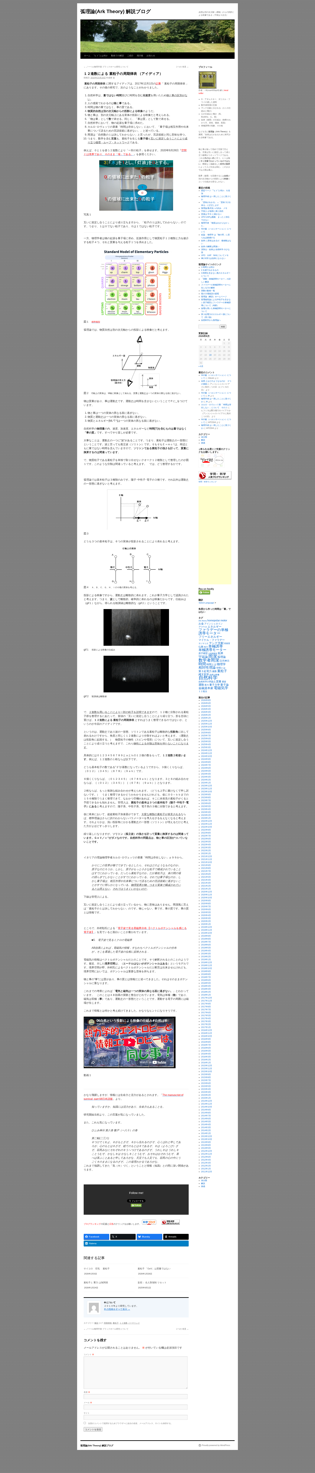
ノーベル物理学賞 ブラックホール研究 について (106, 67)
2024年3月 (206, 777)
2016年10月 (206, 1036)
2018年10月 (206, 968)
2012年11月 (206, 1154)
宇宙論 (203, 657)
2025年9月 (206, 730)
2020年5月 (206, 912)
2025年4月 (206, 744)
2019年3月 (206, 953)
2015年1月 (206, 1098)
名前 (87, 1392)
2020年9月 (206, 900)
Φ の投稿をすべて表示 (117, 1309)
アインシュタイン (213, 623)
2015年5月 (206, 1086)
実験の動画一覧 (208, 291)
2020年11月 (206, 895)
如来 (220, 653)
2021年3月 (206, 883)
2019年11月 (206, 930)
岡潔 (212, 656)
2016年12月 (206, 1030)
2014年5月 (206, 1121)
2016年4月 (206, 1054)
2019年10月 (206, 933)
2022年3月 (206, 847)
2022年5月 (206, 842)
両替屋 (227, 643)
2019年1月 (206, 959)
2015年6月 (206, 1083)
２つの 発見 (182, 67)
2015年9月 (206, 1074)
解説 (96, 1323)
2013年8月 (206, 1145)
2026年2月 (206, 715)
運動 (201, 684)
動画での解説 (117, 55)
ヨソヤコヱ (203, 643)
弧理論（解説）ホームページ (214, 296)
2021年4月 (206, 880)
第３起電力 (205, 671)
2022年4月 (206, 844)
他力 (206, 647)
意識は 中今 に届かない (211, 214)
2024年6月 (206, 768)
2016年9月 (206, 1039)
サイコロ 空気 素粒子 (97, 1268)
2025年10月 (206, 727)
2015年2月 (206, 1095)
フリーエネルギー (210, 636)
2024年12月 (206, 750)
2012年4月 (206, 1160)
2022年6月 (206, 839)
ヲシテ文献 (216, 643)
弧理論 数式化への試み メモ (214, 208)
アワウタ (203, 627)
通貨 (224, 681)
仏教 (201, 646)
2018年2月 (206, 992)
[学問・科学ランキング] (171, 1223)
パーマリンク (134, 1323)
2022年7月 (206, 836)
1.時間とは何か (208, 267)
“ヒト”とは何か (101, 55)
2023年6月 (206, 803)
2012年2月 (206, 1166)
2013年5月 (206, 1148)
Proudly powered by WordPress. (216, 1445)
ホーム (87, 55)
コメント (89, 1354)
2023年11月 (206, 788)
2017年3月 (206, 1021)
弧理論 (221, 657)
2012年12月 (206, 1151)
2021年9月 (206, 865)
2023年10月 (206, 791)
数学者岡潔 (209, 660)
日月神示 (224, 660)
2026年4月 (206, 709)
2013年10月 (206, 1139)
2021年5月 (206, 877)
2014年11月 (206, 1104)
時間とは (211, 664)
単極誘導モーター (212, 650)
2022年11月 (206, 824)
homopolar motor (217, 620)
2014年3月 (206, 1127)
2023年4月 (206, 809)
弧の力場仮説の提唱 (210, 294)
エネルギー (214, 626)
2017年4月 (206, 1018)
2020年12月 (206, 892)
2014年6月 (206, 1118)
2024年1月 (206, 783)
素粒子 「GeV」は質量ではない (154, 1268)
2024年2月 (206, 780)
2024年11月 (206, 753)
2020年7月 (206, 906)
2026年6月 (206, 703)
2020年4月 (206, 915)
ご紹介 (130, 55)
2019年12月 (206, 927)
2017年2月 (206, 1024)
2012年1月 (206, 1169)
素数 (214, 671)
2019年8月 (206, 939)
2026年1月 (206, 718)
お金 (201, 623)
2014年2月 (206, 1130)
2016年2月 (206, 1060)
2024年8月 (206, 762)
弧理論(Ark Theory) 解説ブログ (115, 11)
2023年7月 (206, 800)
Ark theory (203, 621)
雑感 (203, 443)
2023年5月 (206, 806)
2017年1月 (206, 1027)
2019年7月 (206, 942)
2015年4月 (206, 1089)
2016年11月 (206, 1033)
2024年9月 (206, 759)
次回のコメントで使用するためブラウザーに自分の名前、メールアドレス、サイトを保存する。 (130, 1423)
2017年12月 (206, 998)
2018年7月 (206, 977)
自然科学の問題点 (207, 681)
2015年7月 (206, 1080)
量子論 (224, 684)
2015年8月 (206, 1077)
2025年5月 (206, 741)
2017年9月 (206, 1004)
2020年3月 (206, 918)
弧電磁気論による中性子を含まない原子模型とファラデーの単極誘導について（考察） (216, 302)
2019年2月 (206, 956)
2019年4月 (206, 951)
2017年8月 (206, 1007)
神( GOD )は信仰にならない (213, 258)
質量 (218, 681)
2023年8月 (206, 797)
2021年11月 (206, 859)
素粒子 (116, 1323)
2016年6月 (206, 1048)
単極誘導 (215, 646)
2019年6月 (206, 945)
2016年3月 (206, 1057)
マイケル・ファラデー (212, 640)
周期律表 (108, 1323)
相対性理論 (207, 667)
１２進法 (203, 691)
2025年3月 (206, 747)
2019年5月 (206, 948)
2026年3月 (206, 712)
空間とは (220, 668)
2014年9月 (206, 1110)
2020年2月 (206, 921)
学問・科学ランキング (208, 482)
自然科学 (208, 677)
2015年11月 (206, 1068)
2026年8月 (206, 700)
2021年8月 (206, 868)
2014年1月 (206, 1133)
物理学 (221, 664)
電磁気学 (221, 688)
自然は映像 (214, 675)
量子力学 (214, 684)
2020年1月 (206, 924)
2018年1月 (206, 995)
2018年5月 (206, 983)
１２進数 (123, 1323)
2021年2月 (206, 886)
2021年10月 (206, 862)
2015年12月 (206, 1065)
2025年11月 (206, 724)
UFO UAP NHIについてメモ (215, 255)
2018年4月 (206, 986)
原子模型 (203, 653)
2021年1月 (206, 889)
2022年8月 (206, 833)
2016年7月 (206, 1045)
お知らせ (151, 55)
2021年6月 (206, 874)
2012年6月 (206, 1157)
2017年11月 (206, 1001)
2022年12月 (206, 821)
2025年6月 (206, 738)
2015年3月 (206, 1092)
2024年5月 (206, 771)
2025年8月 (206, 733)
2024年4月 (206, 774)
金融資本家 (206, 688)
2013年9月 (206, 1142)
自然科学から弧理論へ (211, 320)
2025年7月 (206, 735)
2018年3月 (206, 989)
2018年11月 (206, 965)
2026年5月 (206, 706)
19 (210, 355)
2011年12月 (206, 1172)
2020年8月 (206, 903)
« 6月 (201, 366)
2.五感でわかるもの (210, 270)
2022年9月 (206, 830)
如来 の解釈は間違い (210, 246)
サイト (87, 1412)
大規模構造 (212, 653)
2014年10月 (206, 1107)
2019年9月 (206, 936)
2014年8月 (206, 1113)
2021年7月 (206, 871)
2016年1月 (206, 1062)
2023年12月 (206, 786)
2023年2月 (206, 815)
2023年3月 (206, 812)
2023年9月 (206, 794)
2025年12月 (206, 721)
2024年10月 (206, 756)
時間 (202, 664)
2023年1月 (206, 818)
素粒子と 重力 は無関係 (96, 1282)
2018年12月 (206, 962)
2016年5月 (206, 1051)
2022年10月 (206, 827)
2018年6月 (206, 980)
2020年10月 (206, 898)
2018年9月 (206, 971)
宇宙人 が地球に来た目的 (212, 211)
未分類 (204, 437)
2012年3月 (206, 1163)
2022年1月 (206, 853)
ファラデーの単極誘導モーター (213, 631)
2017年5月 (206, 1015)
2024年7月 (206, 765)
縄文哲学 (204, 674)
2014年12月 (206, 1101)
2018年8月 (206, 974)
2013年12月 (206, 1136)
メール (88, 1402)
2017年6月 (206, 1012)
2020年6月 (206, 909)
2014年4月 (206, 1124)
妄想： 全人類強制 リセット (152, 1282)
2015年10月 (206, 1071)
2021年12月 (206, 856)
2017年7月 (206, 1009)
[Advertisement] (215, 535)
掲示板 (140, 55)
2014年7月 (206, 1116)
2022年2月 (206, 850)
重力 (207, 685)
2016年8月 (206, 1042)
